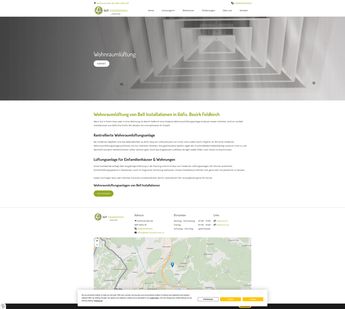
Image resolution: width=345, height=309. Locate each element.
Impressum (222, 221)
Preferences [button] (98, 301)
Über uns (227, 10)
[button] (101, 63)
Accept (253, 299)
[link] (168, 10)
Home (151, 10)
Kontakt (244, 10)
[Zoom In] (97, 241)
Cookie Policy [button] (154, 298)
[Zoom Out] (97, 245)
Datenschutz (223, 224)
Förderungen (208, 10)
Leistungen (167, 10)
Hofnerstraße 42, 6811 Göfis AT (112, 3)
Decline (230, 299)
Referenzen (188, 10)
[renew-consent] (3, 306)
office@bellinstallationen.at (150, 232)
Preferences (208, 299)
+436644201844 (242, 3)
